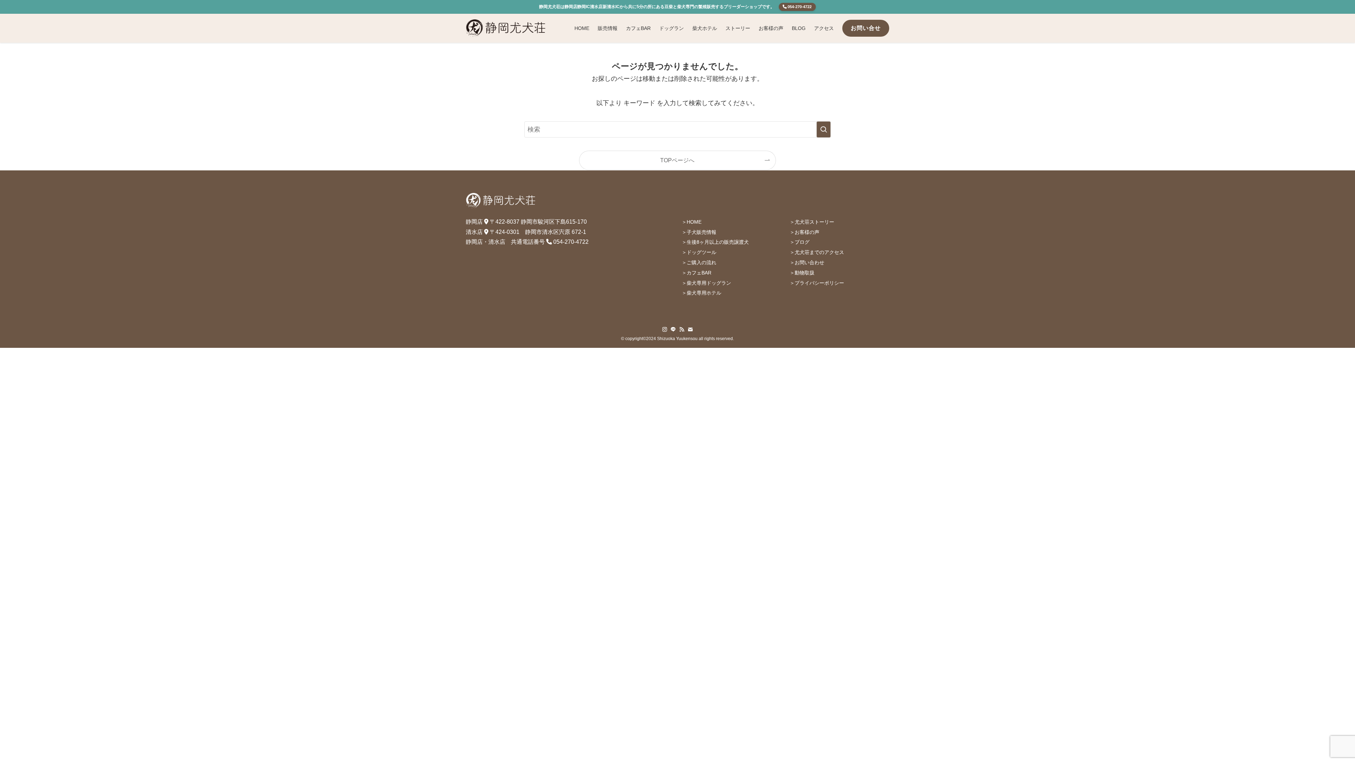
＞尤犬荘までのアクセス (817, 252)
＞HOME (691, 222)
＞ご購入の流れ (699, 262)
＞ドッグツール (699, 252)
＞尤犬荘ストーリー (812, 222)
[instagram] (665, 329)
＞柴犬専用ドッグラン (706, 283)
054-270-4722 (799, 7)
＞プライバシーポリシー (817, 283)
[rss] (682, 329)
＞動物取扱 (802, 273)
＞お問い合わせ (807, 262)
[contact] (690, 329)
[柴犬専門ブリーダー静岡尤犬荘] (506, 28)
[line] (673, 329)
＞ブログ (799, 242)
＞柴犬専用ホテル (701, 293)
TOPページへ (677, 160)
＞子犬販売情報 (699, 232)
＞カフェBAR (696, 273)
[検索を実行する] (824, 129)
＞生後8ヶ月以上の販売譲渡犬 (715, 242)
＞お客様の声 (804, 232)
